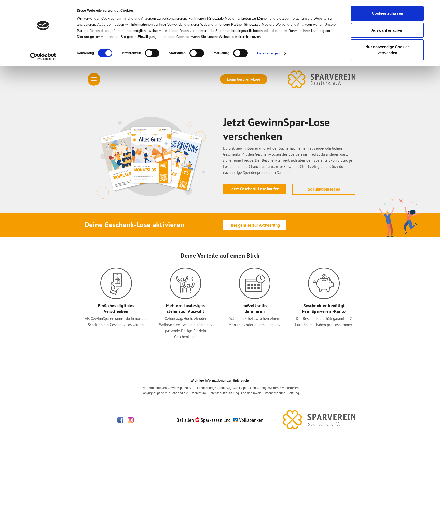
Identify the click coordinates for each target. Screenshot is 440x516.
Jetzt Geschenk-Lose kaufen (254, 189)
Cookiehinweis (251, 393)
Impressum (198, 393)
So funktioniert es (324, 189)
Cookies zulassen (387, 13)
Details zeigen (268, 53)
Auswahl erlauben (387, 30)
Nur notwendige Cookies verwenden (387, 50)
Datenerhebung (274, 393)
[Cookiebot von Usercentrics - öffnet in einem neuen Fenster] (43, 56)
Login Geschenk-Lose (243, 79)
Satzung (293, 393)
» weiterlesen (289, 388)
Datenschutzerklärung (223, 393)
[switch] (152, 53)
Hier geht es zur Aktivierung (254, 225)
